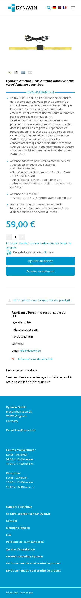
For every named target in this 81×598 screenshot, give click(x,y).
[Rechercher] (48, 7)
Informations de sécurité (35, 359)
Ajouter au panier (40, 261)
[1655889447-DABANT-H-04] (23, 72)
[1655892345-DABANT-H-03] (40, 43)
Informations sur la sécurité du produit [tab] (41, 300)
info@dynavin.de (30, 350)
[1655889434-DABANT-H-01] (16, 72)
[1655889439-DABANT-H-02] (30, 72)
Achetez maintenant (40, 271)
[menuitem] (48, 7)
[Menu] (72, 7)
